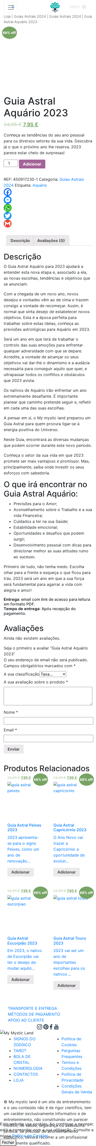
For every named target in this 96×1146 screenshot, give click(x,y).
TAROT (20, 1050)
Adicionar (32, 164)
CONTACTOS (26, 1074)
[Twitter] (48, 216)
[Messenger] (48, 200)
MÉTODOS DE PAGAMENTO (34, 1014)
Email (10, 729)
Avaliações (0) (51, 240)
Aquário (39, 185)
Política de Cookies (30, 1135)
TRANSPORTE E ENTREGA (32, 1008)
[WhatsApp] (48, 208)
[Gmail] (48, 223)
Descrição (20, 240)
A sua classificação (21, 674)
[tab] (20, 240)
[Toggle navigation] (11, 7)
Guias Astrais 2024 (30, 16)
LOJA (19, 1080)
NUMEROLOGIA (28, 1068)
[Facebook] (48, 192)
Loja (7, 16)
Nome (11, 712)
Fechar (8, 1142)
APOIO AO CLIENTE (26, 1020)
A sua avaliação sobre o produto (36, 681)
